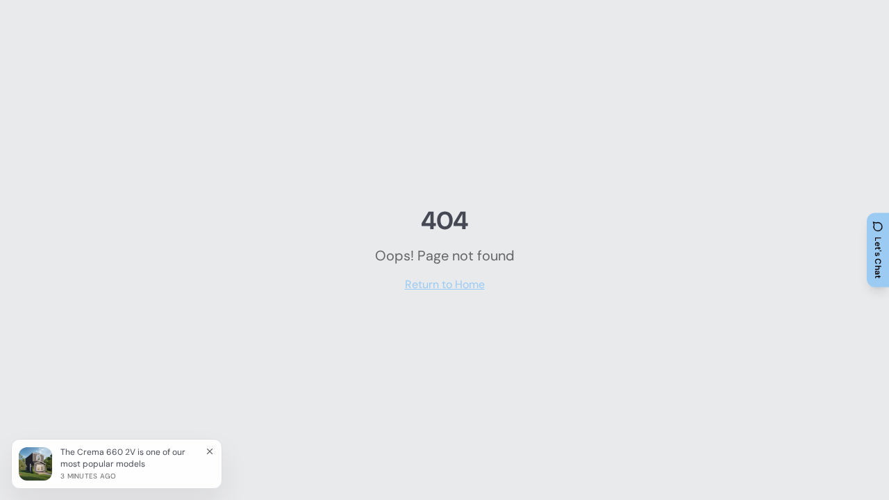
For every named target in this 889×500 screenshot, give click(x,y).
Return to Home (445, 284)
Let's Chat (877, 258)
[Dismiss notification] (209, 451)
